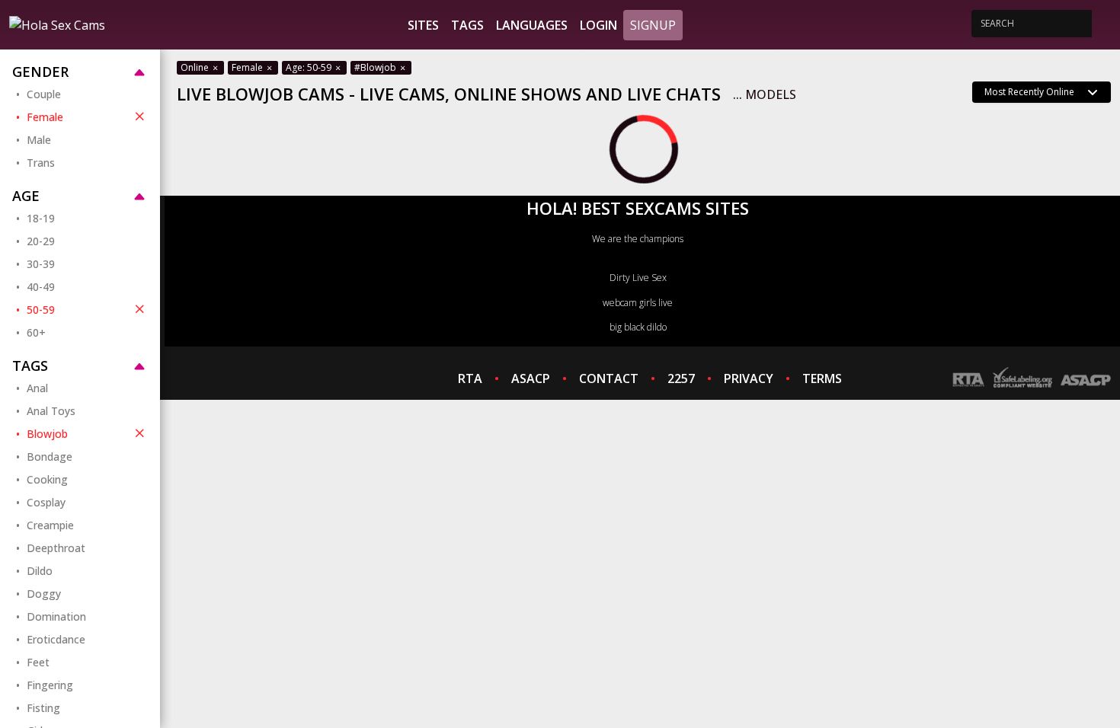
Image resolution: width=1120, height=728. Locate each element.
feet (38, 662)
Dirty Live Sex (638, 277)
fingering (50, 685)
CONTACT (608, 378)
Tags (467, 25)
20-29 (41, 241)
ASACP (530, 378)
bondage (49, 456)
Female (45, 117)
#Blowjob (376, 67)
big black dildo (638, 327)
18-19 (41, 218)
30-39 (41, 264)
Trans (41, 162)
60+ (36, 332)
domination (56, 616)
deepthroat (56, 548)
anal (37, 388)
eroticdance (56, 639)
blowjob (47, 433)
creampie (50, 525)
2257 (681, 378)
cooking (47, 479)
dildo (40, 571)
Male (39, 140)
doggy (44, 593)
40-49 (41, 286)
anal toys (51, 411)
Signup (653, 25)
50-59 (41, 309)
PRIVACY (748, 378)
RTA (470, 378)
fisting (43, 708)
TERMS (822, 378)
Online (196, 67)
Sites (423, 25)
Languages (532, 25)
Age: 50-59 (310, 67)
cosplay (46, 502)
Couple (44, 94)
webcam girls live (638, 302)
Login (598, 25)
